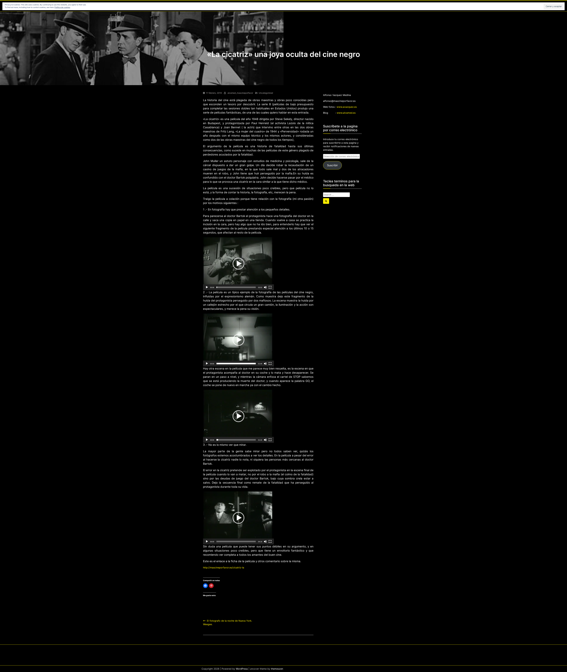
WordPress (242, 668)
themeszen (277, 668)
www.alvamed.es (346, 112)
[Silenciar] (265, 287)
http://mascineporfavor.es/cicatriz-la (223, 567)
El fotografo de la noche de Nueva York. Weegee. (227, 622)
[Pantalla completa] (270, 287)
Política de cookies (62, 7)
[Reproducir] (206, 287)
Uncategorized (266, 93)
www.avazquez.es (347, 106)
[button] (238, 264)
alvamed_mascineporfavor (240, 93)
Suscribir (332, 165)
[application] (238, 263)
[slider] (236, 287)
